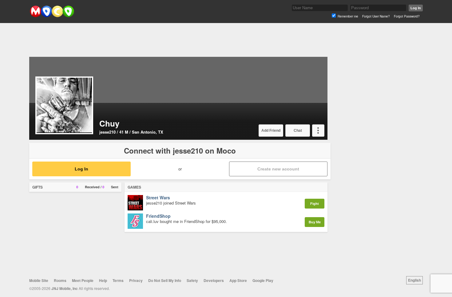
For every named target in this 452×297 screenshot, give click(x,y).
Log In (415, 8)
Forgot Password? (407, 16)
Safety (192, 280)
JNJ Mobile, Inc (64, 288)
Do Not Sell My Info (164, 280)
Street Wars (158, 198)
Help (103, 280)
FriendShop (158, 216)
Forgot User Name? (376, 16)
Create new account (278, 168)
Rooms (60, 280)
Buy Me (315, 222)
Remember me (348, 16)
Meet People (82, 280)
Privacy (136, 280)
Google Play (262, 280)
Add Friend (270, 130)
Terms (118, 280)
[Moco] (51, 15)
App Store (238, 280)
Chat (298, 130)
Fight (314, 203)
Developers (214, 280)
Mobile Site (38, 280)
